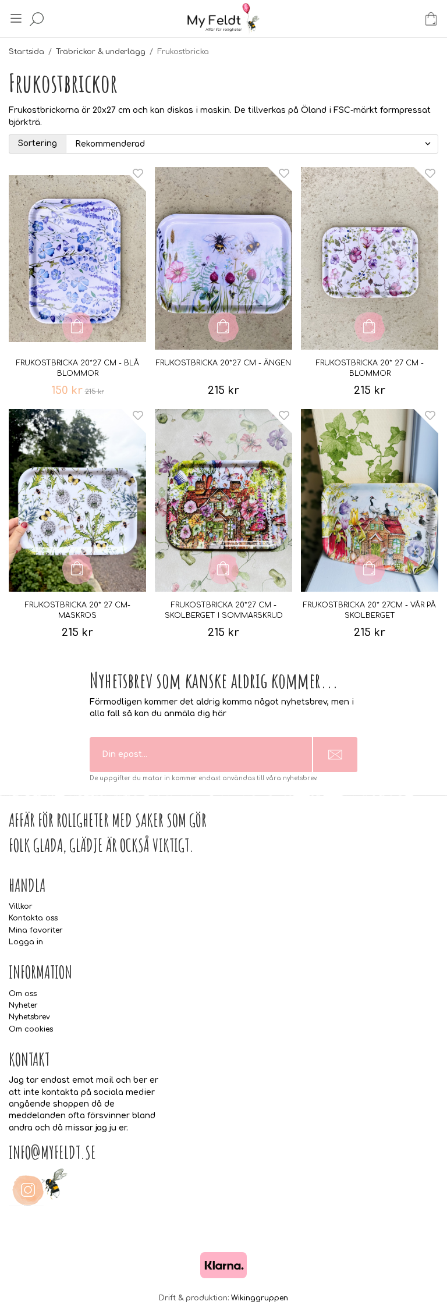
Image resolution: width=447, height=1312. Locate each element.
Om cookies (31, 1029)
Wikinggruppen (259, 1298)
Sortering (37, 143)
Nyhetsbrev (29, 1017)
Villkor (21, 906)
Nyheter (23, 1005)
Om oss (23, 994)
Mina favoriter (36, 930)
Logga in (26, 942)
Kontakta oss (33, 918)
